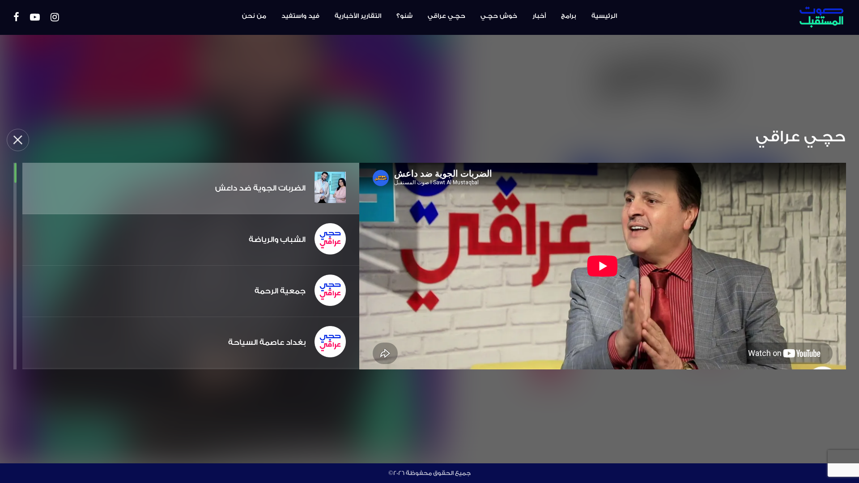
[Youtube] (35, 18)
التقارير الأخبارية (358, 16)
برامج (568, 16)
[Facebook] (16, 18)
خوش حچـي (499, 16)
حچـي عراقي (446, 16)
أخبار (539, 16)
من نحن (254, 16)
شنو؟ (404, 16)
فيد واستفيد (300, 16)
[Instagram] (55, 18)
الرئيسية (604, 16)
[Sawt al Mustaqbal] (782, 17)
